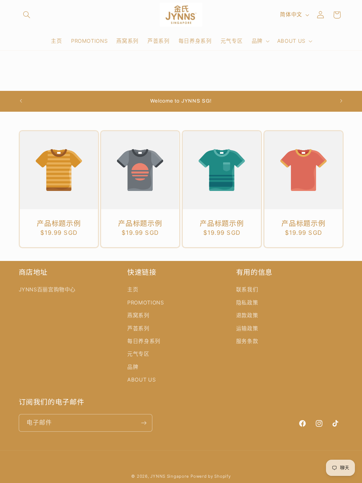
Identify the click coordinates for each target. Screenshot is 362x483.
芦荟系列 (138, 328)
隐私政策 (247, 302)
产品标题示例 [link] (59, 223)
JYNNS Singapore (169, 476)
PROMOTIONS (145, 302)
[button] (27, 15)
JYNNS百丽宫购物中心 (47, 289)
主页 (132, 289)
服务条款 (247, 341)
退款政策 (247, 315)
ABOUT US (141, 380)
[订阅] (143, 422)
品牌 (132, 367)
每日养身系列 (143, 341)
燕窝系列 (138, 315)
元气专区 (138, 354)
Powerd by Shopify (211, 476)
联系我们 (247, 289)
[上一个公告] (21, 101)
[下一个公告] (341, 101)
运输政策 (247, 328)
